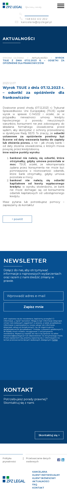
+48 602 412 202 (36, 19)
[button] (60, 6)
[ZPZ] (22, 6)
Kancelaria (39, 471)
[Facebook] (58, 459)
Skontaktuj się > (49, 435)
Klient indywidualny (46, 475)
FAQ (34, 484)
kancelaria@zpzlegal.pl (36, 22)
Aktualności (40, 481)
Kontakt (38, 487)
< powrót (17, 219)
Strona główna (13, 57)
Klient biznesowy (44, 478)
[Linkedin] (62, 459)
